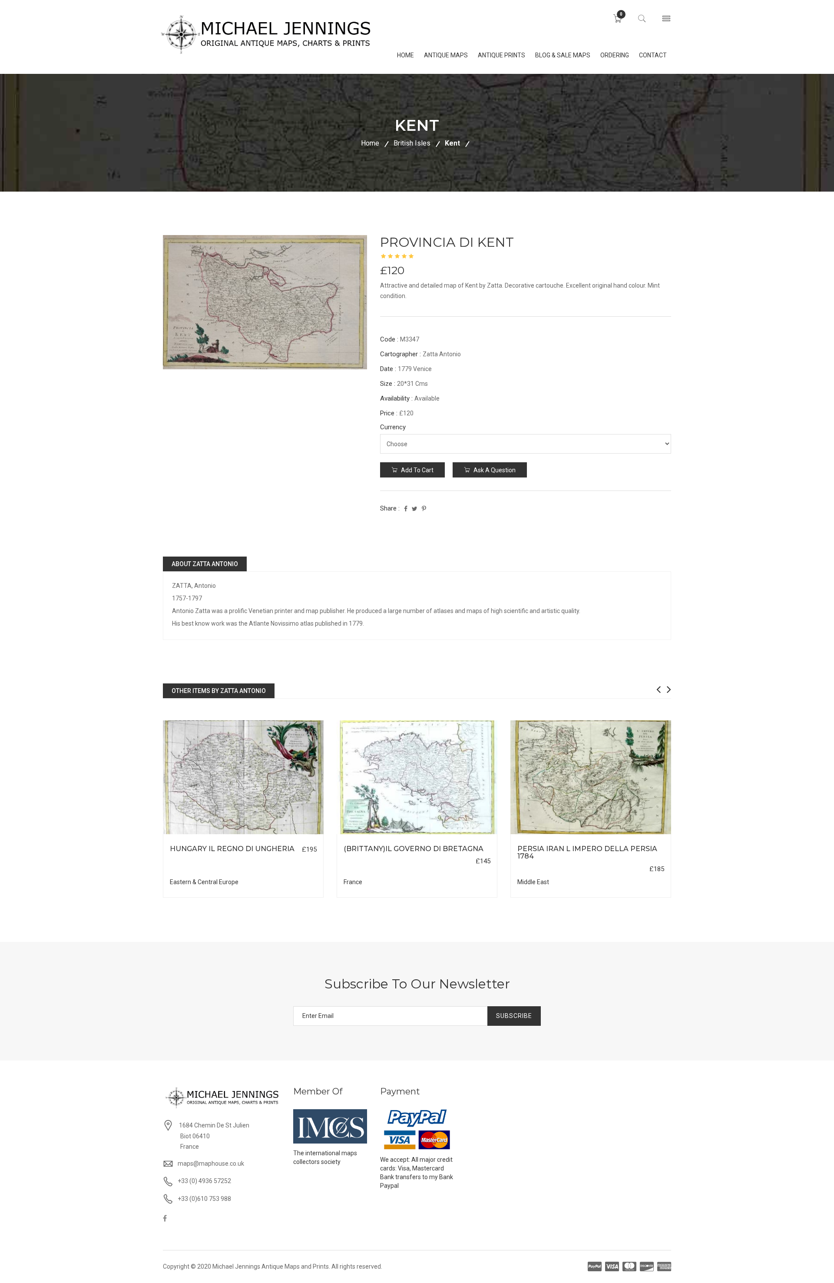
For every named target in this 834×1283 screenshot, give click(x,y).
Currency (393, 427)
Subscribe (514, 1015)
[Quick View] (243, 777)
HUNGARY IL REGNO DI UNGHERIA (232, 849)
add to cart (417, 470)
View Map (287, 834)
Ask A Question (494, 470)
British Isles (412, 143)
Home (370, 143)
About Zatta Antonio (205, 563)
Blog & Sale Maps (562, 55)
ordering (614, 55)
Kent (452, 143)
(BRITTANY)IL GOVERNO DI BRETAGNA (413, 849)
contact (653, 55)
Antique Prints (501, 55)
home (405, 55)
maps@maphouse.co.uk (211, 1163)
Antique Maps (446, 55)
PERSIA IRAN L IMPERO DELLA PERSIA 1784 (587, 853)
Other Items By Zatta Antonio (219, 690)
